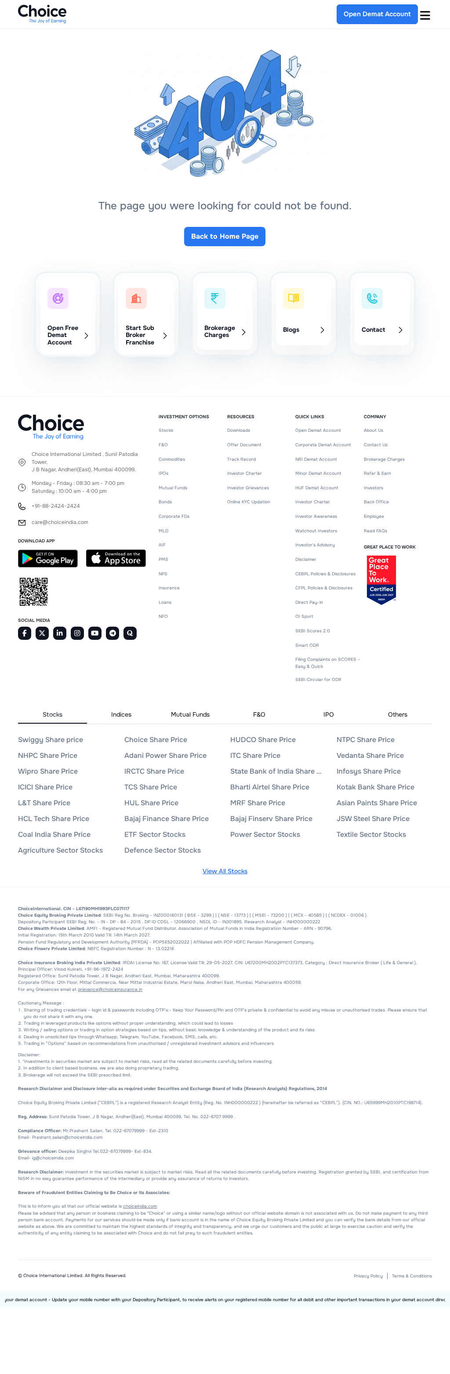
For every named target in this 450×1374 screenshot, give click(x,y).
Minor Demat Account (318, 473)
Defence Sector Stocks (162, 850)
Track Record (241, 459)
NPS (163, 574)
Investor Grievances (248, 488)
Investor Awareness (316, 516)
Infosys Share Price (369, 771)
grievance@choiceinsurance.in (110, 989)
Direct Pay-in (309, 602)
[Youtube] (95, 633)
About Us (373, 430)
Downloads (238, 430)
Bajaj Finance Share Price (166, 818)
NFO (163, 616)
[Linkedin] (59, 633)
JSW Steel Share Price (373, 818)
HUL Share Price (151, 802)
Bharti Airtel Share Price (269, 787)
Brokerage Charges (384, 459)
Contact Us (376, 445)
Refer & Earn (377, 473)
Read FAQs (375, 531)
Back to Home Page (224, 236)
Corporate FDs (174, 516)
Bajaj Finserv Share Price (271, 818)
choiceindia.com (140, 1206)
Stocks (166, 430)
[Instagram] (77, 633)
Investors (373, 488)
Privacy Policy (368, 1276)
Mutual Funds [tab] (190, 714)
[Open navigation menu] (425, 14)
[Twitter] (42, 633)
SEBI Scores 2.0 (312, 631)
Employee (374, 516)
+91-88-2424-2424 (56, 506)
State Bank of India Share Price (277, 771)
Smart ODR (307, 645)
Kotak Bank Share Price (375, 787)
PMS (163, 559)
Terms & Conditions (412, 1276)
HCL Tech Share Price (53, 818)
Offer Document (244, 445)
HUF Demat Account (316, 488)
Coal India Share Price (54, 834)
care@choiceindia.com (60, 522)
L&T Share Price (44, 802)
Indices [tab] (121, 714)
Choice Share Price (155, 739)
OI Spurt (304, 616)
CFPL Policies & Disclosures (323, 588)
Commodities (172, 459)
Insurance (169, 588)
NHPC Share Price (47, 755)
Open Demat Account (318, 430)
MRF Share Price (257, 802)
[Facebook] (24, 633)
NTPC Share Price (366, 739)
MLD (163, 531)
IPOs (163, 473)
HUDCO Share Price (263, 739)
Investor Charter (244, 473)
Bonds (165, 502)
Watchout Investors (316, 531)
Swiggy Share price (50, 739)
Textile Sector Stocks (371, 834)
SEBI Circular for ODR (318, 679)
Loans (165, 602)
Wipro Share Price (48, 771)
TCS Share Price (150, 787)
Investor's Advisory (315, 545)
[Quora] (130, 633)
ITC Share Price (255, 755)
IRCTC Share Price (154, 771)
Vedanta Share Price (370, 755)
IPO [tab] (328, 714)
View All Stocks (225, 871)
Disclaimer (305, 559)
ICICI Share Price (45, 787)
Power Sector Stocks (265, 834)
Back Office (376, 502)
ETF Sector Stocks (154, 834)
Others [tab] (397, 714)
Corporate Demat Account (323, 445)
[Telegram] (112, 633)
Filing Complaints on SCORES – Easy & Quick (327, 663)
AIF (162, 545)
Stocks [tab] (52, 714)
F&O (163, 445)
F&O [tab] (259, 714)
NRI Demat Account (316, 459)
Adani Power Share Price (165, 755)
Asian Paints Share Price (377, 802)
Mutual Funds (173, 488)
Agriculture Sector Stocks (60, 850)
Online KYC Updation (248, 502)
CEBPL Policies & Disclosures (325, 574)
